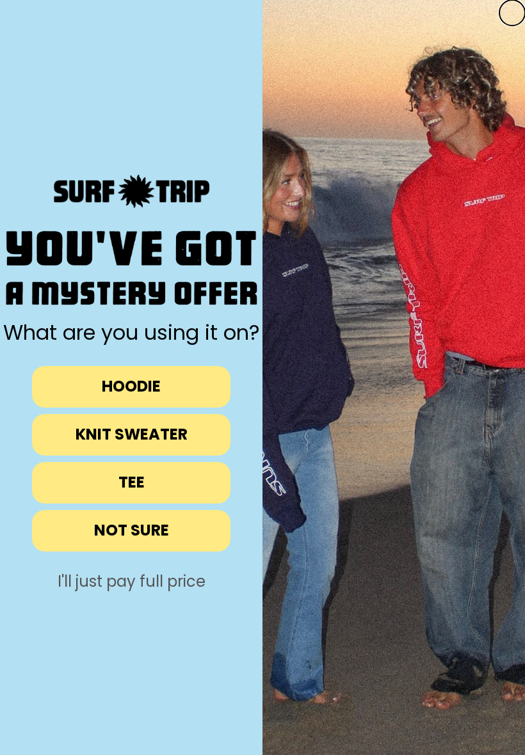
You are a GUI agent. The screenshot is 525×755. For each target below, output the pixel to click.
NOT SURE (131, 530)
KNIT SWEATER (132, 434)
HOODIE (131, 386)
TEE (131, 482)
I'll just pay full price (132, 581)
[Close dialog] (512, 13)
